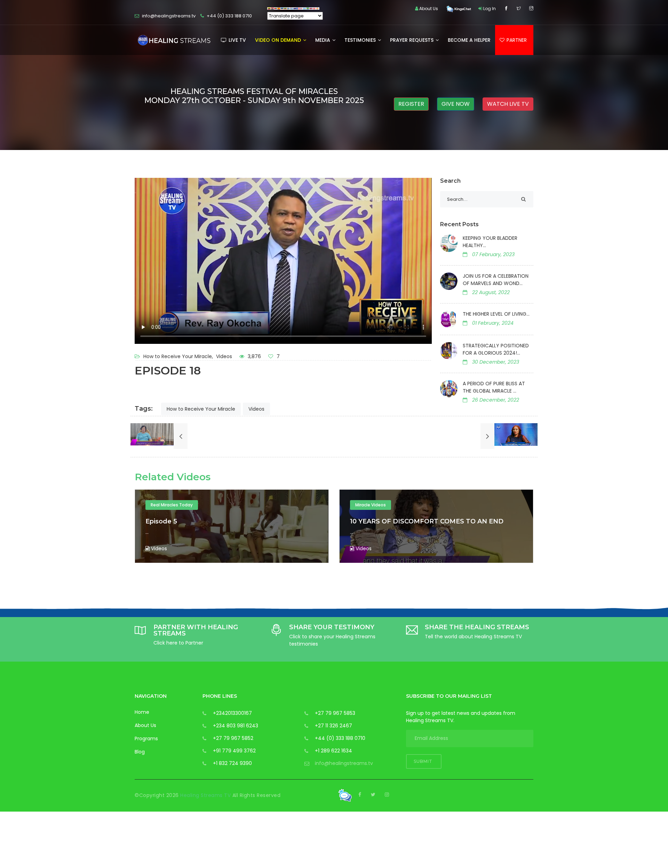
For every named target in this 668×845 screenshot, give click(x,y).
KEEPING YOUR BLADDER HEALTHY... (490, 242)
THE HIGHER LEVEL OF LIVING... (496, 313)
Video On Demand (278, 40)
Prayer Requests (412, 40)
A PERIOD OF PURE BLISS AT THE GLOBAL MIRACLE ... (494, 387)
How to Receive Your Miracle (201, 408)
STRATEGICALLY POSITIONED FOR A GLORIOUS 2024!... (496, 349)
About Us (145, 725)
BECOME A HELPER (469, 40)
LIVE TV (236, 40)
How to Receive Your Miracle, (178, 356)
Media (323, 40)
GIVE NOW (456, 104)
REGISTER (411, 104)
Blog (140, 751)
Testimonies (360, 40)
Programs (146, 738)
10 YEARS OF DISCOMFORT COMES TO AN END (222, 521)
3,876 (253, 356)
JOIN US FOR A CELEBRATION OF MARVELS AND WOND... (495, 280)
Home (142, 712)
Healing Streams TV (206, 795)
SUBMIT (424, 761)
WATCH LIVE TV (508, 104)
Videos (224, 356)
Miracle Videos (166, 505)
